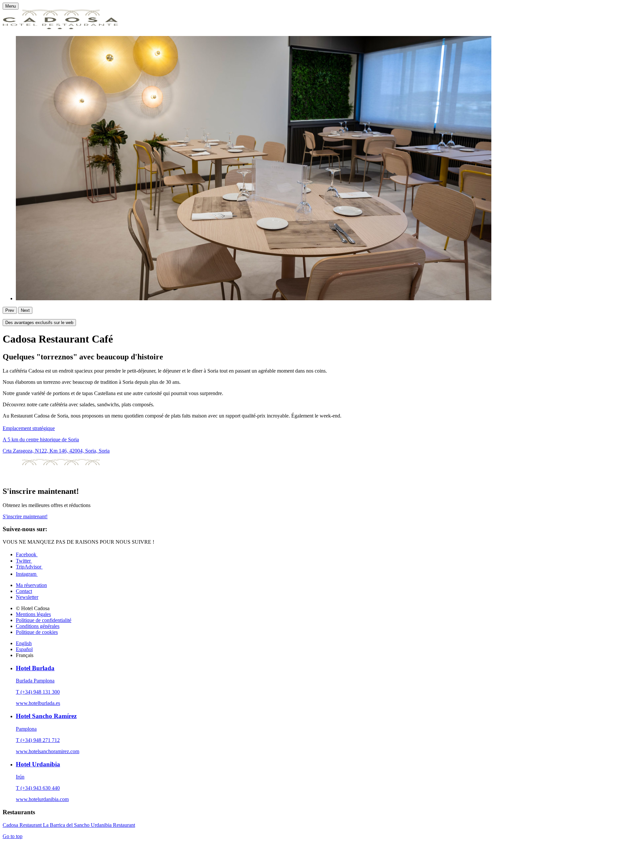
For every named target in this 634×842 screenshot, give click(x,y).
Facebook (27, 554)
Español (24, 649)
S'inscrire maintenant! (25, 516)
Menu (10, 6)
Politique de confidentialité (43, 620)
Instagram (27, 574)
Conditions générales (37, 626)
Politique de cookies (37, 632)
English (24, 643)
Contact (24, 591)
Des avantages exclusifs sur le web (39, 322)
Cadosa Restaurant (23, 825)
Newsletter (27, 597)
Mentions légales (33, 614)
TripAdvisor (29, 566)
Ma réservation (31, 585)
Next (25, 310)
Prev (9, 310)
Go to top (12, 836)
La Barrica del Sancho (67, 825)
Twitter (24, 561)
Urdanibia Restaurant (113, 825)
